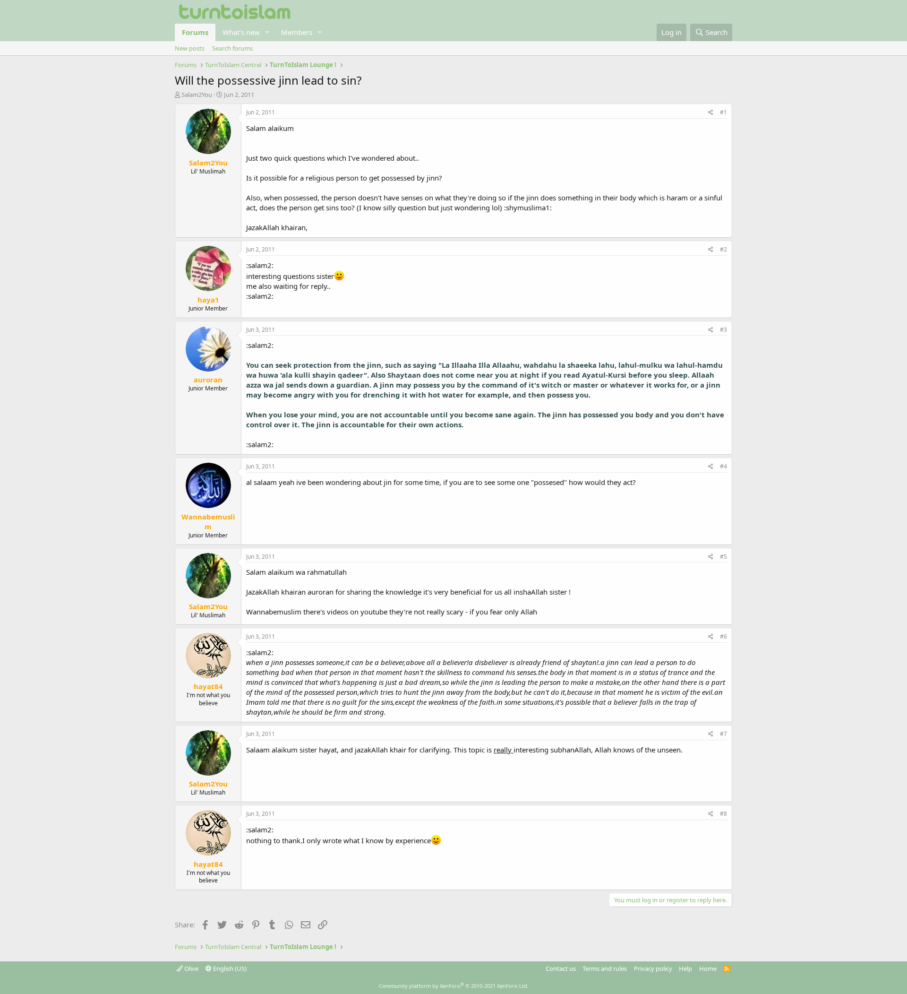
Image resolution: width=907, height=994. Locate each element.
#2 (723, 249)
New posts (190, 48)
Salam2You (196, 94)
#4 (723, 466)
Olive (190, 968)
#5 (723, 557)
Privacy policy (653, 968)
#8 (723, 814)
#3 (723, 330)
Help (685, 968)
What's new (241, 32)
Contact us (561, 968)
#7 (723, 734)
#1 (723, 112)
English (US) (229, 968)
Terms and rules (604, 968)
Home (708, 968)
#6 (723, 636)
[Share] (711, 112)
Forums (195, 32)
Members (296, 32)
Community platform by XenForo (454, 985)
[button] (267, 32)
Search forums (232, 48)
